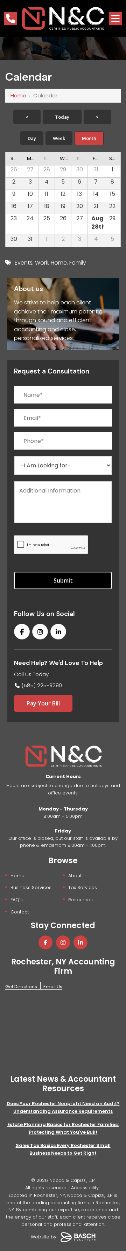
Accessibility (85, 1187)
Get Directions (21, 986)
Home (18, 95)
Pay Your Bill (43, 703)
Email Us (52, 986)
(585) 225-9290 (41, 685)
